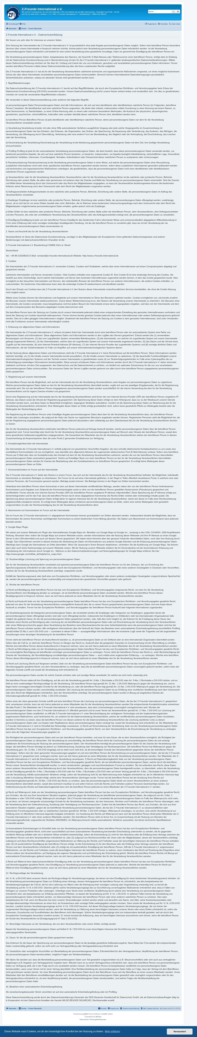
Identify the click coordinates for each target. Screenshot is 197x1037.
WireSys (98, 1017)
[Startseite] (13, 12)
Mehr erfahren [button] (112, 1031)
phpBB (84, 1014)
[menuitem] (22, 24)
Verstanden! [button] (179, 1031)
